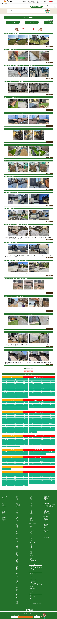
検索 (55, 6)
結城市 (42, 404)
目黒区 (17, 562)
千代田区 (33, 418)
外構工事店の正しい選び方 (48, 505)
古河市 (15, 402)
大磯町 (33, 480)
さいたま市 (50, 383)
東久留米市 (50, 423)
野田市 (6, 437)
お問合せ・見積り (46, 511)
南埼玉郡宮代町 (6, 392)
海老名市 (41, 476)
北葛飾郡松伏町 (33, 381)
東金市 (51, 444)
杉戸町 (17, 503)
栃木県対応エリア (46, 524)
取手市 (33, 402)
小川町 (24, 397)
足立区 (6, 414)
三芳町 (17, 538)
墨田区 (51, 416)
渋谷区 (51, 418)
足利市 (31, 551)
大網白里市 (31, 519)
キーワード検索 (46, 5)
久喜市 (6, 383)
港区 (41, 418)
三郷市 (51, 390)
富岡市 (15, 461)
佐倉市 (33, 444)
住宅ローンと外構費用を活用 (48, 506)
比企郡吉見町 (51, 388)
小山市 (24, 451)
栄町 (33, 439)
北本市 (42, 381)
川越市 (6, 381)
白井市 (51, 437)
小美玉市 (41, 406)
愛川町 (15, 478)
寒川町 (24, 480)
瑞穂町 (6, 432)
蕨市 (41, 392)
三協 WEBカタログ (47, 537)
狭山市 (51, 392)
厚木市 (24, 476)
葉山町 (6, 476)
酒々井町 (6, 444)
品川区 (17, 566)
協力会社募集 (46, 498)
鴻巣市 (24, 383)
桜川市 (6, 406)
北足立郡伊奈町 (15, 381)
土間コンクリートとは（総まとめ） (35, 583)
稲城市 (42, 427)
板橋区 (42, 414)
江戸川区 (33, 414)
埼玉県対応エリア (46, 518)
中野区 (24, 416)
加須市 (42, 379)
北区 (16, 567)
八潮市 (15, 392)
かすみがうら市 (41, 402)
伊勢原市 (15, 480)
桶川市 (24, 379)
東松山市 (33, 388)
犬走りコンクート (32, 596)
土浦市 (51, 406)
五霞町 (24, 402)
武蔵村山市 (15, 423)
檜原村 (24, 432)
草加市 (42, 383)
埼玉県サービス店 (46, 530)
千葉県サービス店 (46, 531)
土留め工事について (33, 573)
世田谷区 (41, 416)
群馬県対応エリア (46, 525)
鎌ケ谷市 (6, 439)
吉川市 (24, 392)
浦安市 (15, 439)
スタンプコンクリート (5, 503)
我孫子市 (41, 437)
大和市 (33, 476)
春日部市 (33, 379)
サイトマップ (46, 512)
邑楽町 (15, 463)
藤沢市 (42, 478)
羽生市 (24, 388)
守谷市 (24, 404)
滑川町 (17, 520)
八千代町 (15, 406)
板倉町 (42, 463)
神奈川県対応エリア (47, 520)
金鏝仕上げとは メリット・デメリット (36, 584)
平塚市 (33, 478)
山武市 (15, 446)
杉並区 (15, 416)
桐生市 (51, 461)
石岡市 (33, 406)
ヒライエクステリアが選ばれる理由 (49, 504)
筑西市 (51, 404)
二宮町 (42, 480)
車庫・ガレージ (32, 591)
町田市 (51, 427)
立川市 (33, 423)
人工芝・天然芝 (4, 517)
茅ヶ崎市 (50, 478)
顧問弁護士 (45, 497)
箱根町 (6, 485)
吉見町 (17, 519)
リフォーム (3, 498)
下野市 (15, 451)
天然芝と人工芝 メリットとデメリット (35, 588)
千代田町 (33, 463)
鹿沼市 (31, 553)
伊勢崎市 (41, 461)
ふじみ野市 (33, 390)
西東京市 (6, 425)
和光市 (33, 392)
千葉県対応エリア (46, 523)
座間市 (51, 476)
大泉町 (24, 463)
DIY (30, 559)
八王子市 (17, 596)
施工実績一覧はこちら (28, 371)
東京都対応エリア (46, 519)
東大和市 (6, 423)
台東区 (6, 418)
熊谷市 (15, 383)
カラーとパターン (32, 569)
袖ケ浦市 (31, 518)
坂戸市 (17, 531)
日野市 (17, 597)
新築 (2, 497)
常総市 (51, 402)
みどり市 (6, 463)
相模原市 (15, 476)
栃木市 (6, 451)
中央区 (24, 418)
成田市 (42, 439)
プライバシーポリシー (47, 513)
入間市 (15, 379)
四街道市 (41, 444)
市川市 (15, 444)
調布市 (15, 427)
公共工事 (3, 518)
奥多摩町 (15, 432)
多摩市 (33, 427)
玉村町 (24, 461)
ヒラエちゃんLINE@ (47, 496)
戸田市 (6, 388)
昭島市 (24, 423)
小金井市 (33, 425)
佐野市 (31, 552)
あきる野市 (33, 432)
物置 (2, 513)
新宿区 (51, 414)
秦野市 (6, 480)
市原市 (6, 446)
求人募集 (45, 499)
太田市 (33, 461)
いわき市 (6, 468)
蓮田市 (15, 388)
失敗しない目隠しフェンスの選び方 (35, 603)
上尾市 (6, 379)
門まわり (3, 505)
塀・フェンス (4, 506)
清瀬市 (17, 569)
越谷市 (33, 383)
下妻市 (24, 406)
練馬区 (24, 414)
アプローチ (3, 504)
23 (32, 368)
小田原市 (50, 480)
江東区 (15, 418)
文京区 (33, 416)
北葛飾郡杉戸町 (24, 381)
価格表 (31, 558)
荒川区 (15, 414)
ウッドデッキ (4, 499)
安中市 (6, 461)
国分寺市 (24, 425)
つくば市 (6, 404)
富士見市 (24, 390)
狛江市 (24, 427)
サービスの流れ (46, 503)
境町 (6, 402)
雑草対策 (31, 595)
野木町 (33, 451)
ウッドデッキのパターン (33, 560)
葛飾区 (17, 568)
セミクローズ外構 (4, 496)
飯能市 (6, 397)
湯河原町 (24, 485)
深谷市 (15, 390)
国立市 (51, 425)
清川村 (24, 478)
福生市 (17, 594)
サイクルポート (4, 511)
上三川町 (50, 451)
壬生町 (42, 451)
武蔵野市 (15, 425)
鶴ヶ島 (17, 525)
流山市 (15, 437)
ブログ (45, 510)
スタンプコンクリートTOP (34, 566)
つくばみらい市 (33, 404)
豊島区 (6, 416)
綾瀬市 (6, 478)
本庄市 (42, 390)
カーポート (3, 510)
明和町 (51, 463)
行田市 (51, 381)
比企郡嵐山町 (15, 397)
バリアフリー (4, 519)
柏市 (33, 437)
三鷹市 (42, 425)
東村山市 (17, 595)
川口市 (51, 379)
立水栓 (3, 520)
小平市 (42, 423)
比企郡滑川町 (42, 388)
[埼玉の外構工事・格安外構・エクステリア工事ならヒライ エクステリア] (8, 1)
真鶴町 (15, 485)
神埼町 (51, 439)
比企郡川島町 (6, 390)
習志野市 (24, 444)
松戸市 (24, 437)
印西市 (24, 439)
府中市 (6, 427)
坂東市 (15, 404)
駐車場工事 (3, 512)
